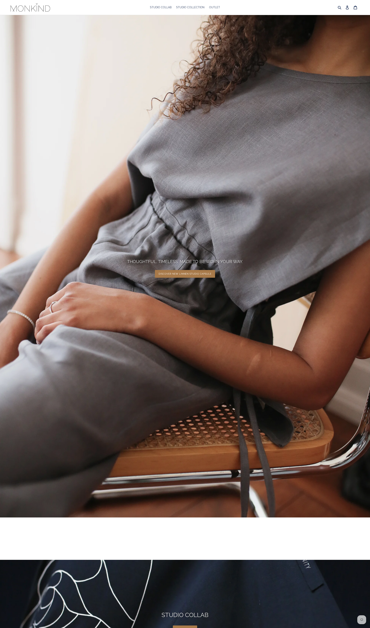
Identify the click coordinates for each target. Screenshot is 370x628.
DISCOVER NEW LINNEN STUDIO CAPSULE (185, 273)
